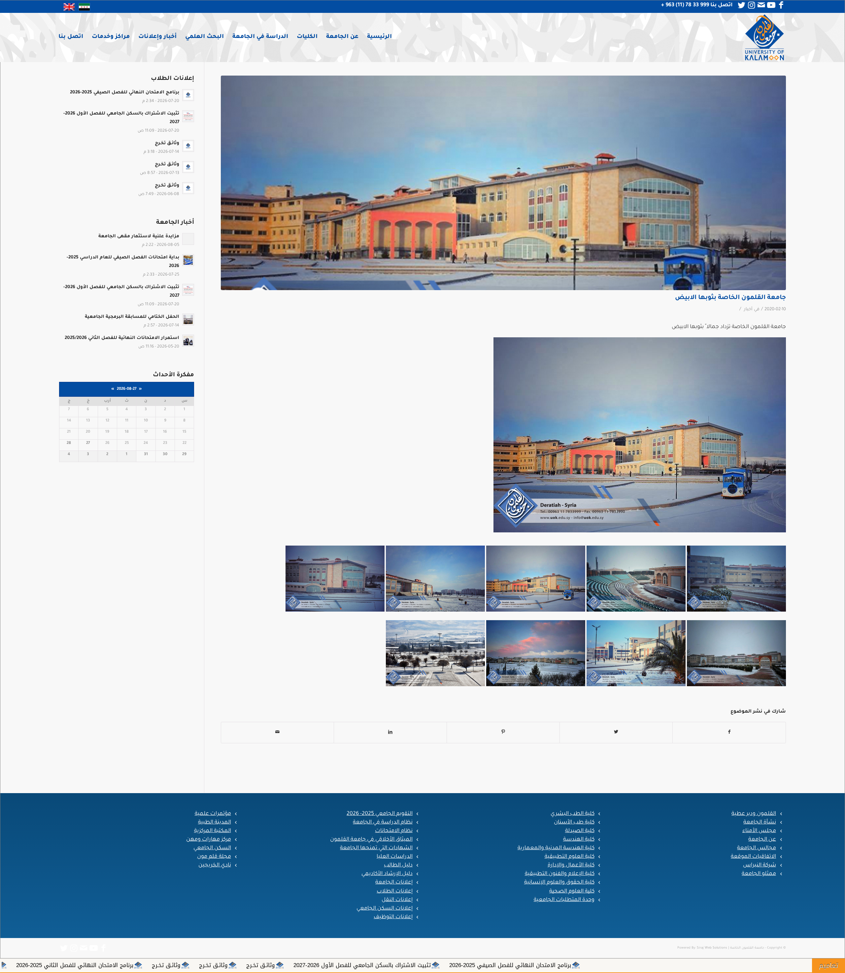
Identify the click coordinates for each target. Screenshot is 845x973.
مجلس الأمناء (759, 831)
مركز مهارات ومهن (208, 840)
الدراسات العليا (395, 857)
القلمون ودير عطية (753, 814)
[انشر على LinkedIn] (390, 732)
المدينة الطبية (214, 822)
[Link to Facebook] (781, 5)
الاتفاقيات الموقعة (753, 857)
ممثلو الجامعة (759, 874)
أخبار (748, 309)
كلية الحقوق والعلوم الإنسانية (559, 883)
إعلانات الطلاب (395, 891)
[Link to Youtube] (771, 5)
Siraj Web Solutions (712, 948)
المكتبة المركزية (212, 831)
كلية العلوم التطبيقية (569, 857)
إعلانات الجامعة (394, 883)
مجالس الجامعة (756, 848)
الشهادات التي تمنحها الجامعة (376, 848)
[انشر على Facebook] (729, 732)
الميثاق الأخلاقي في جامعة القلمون (371, 840)
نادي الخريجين (214, 865)
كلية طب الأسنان (574, 822)
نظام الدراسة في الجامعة (383, 822)
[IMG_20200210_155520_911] (503, 183)
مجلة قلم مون (214, 857)
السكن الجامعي (212, 848)
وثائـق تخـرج (544, 965)
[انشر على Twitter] (616, 732)
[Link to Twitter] (741, 5)
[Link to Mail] (761, 5)
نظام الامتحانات (394, 831)
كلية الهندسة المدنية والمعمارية (556, 848)
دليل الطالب (398, 865)
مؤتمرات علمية (213, 814)
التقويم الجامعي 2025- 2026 (380, 814)
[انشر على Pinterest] (503, 732)
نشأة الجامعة (759, 822)
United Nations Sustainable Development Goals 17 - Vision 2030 (154, 965)
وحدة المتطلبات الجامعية (564, 900)
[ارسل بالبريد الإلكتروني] (277, 732)
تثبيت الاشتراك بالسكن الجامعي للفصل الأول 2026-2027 (646, 965)
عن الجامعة (762, 840)
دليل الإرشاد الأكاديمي (387, 874)
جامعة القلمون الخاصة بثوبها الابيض (730, 297)
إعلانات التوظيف (393, 917)
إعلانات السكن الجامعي (384, 909)
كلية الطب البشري (572, 814)
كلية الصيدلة (579, 831)
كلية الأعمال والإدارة (571, 865)
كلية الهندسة (578, 840)
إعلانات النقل (397, 900)
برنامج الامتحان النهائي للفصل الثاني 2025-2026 (359, 965)
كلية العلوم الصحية (571, 891)
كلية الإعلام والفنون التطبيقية (559, 874)
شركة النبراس (759, 865)
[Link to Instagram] (751, 5)
